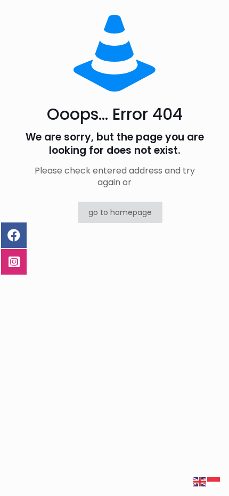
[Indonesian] (214, 481)
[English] (200, 481)
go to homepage (120, 212)
